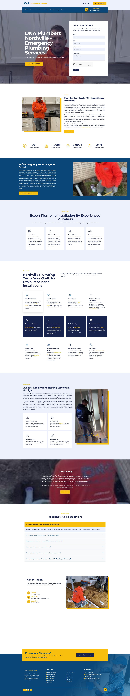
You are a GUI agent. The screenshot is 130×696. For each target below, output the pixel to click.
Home (26, 10)
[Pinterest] (86, 3)
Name (74, 34)
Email (74, 41)
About (31, 10)
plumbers (61, 423)
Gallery (57, 10)
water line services (56, 327)
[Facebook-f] (81, 3)
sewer (79, 302)
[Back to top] (105, 689)
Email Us (34, 597)
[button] (65, 524)
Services (37, 10)
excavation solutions (29, 327)
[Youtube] (88, 3)
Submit (75, 70)
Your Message (76, 53)
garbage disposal (92, 308)
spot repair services (100, 350)
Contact (52, 10)
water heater (79, 354)
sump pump (36, 355)
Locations (44, 10)
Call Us (33, 592)
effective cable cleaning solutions (74, 328)
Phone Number (76, 47)
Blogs (62, 10)
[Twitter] (83, 3)
